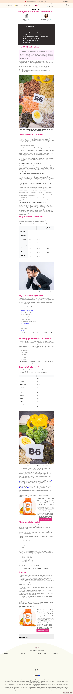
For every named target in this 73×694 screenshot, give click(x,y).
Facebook (55, 657)
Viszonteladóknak (7, 659)
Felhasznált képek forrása (23, 637)
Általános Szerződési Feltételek (43, 661)
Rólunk (5, 657)
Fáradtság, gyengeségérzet (27, 310)
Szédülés (23, 330)
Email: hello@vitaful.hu (57, 655)
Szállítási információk (41, 665)
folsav (28, 487)
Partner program (7, 661)
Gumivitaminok (23, 655)
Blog (5, 655)
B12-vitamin (21, 487)
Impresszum (39, 663)
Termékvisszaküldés (67, 692)
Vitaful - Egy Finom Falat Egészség (38, 677)
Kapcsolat (39, 655)
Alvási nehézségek (25, 323)
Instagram (55, 659)
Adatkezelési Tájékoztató (42, 657)
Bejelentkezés (65, 1)
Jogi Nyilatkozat (40, 659)
